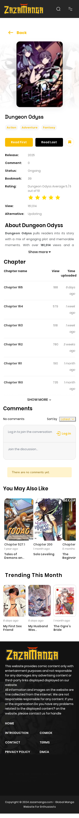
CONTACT (12, 742)
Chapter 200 (42, 544)
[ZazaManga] (23, 9)
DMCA (44, 752)
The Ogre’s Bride (62, 628)
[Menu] (70, 8)
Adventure (29, 127)
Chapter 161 (13, 363)
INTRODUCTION (16, 733)
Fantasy (49, 127)
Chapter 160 (13, 382)
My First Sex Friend (12, 628)
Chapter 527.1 (14, 544)
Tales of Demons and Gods (14, 557)
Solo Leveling (43, 554)
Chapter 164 (13, 306)
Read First (19, 142)
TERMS (45, 742)
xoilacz (36, 774)
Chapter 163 (13, 325)
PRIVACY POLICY (17, 752)
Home (9, 723)
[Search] (58, 9)
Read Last (49, 142)
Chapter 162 (13, 344)
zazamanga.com (41, 802)
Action (11, 127)
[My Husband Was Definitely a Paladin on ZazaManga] (39, 600)
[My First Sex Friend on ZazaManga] (14, 600)
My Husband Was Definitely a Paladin (38, 631)
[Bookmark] (70, 142)
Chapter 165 (13, 287)
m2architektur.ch (23, 781)
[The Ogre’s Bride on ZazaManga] (65, 600)
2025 (31, 155)
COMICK (46, 733)
